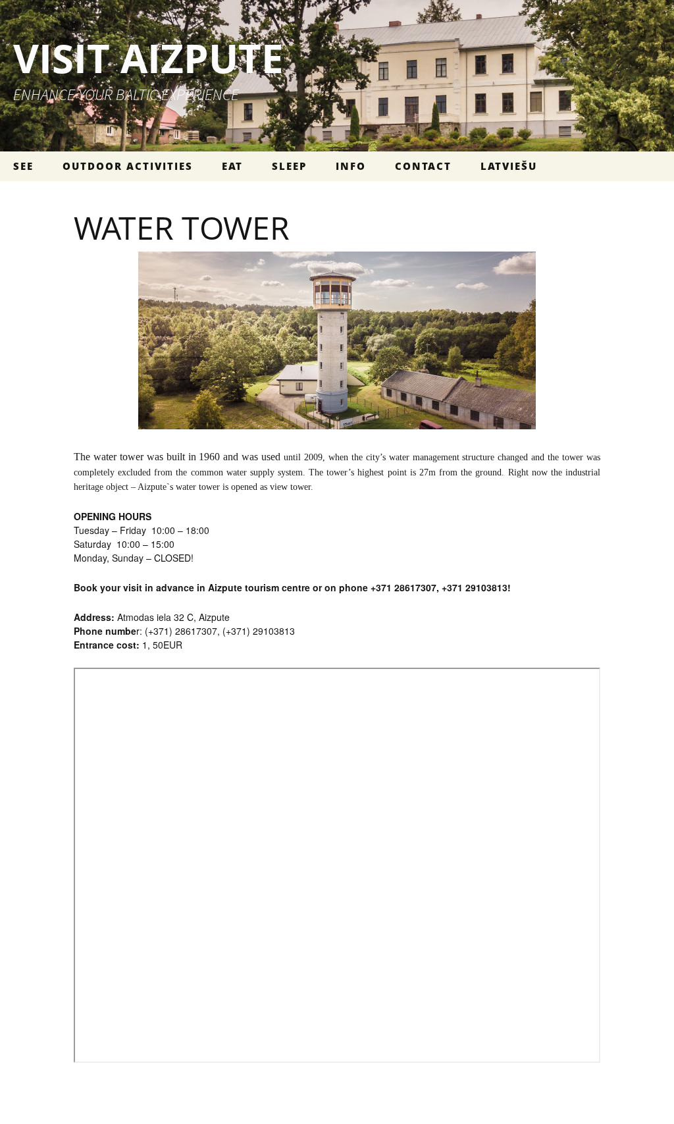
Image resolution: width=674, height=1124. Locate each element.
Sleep (289, 166)
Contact (423, 166)
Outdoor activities (128, 166)
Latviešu (508, 166)
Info (351, 166)
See (23, 166)
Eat (232, 166)
